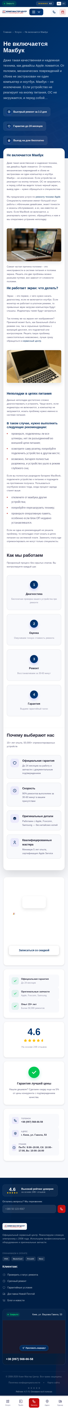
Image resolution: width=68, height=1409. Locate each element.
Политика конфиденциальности (24, 1382)
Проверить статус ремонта (22, 1274)
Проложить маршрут (36, 1348)
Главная (7, 32)
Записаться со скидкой (34, 950)
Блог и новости (15, 1300)
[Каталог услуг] (36, 12)
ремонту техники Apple (48, 196)
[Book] (62, 12)
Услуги (18, 32)
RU (59, 3)
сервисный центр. (32, 341)
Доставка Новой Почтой (21, 1293)
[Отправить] (62, 1209)
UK (63, 3)
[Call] (54, 12)
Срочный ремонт (16, 1281)
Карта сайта (54, 1382)
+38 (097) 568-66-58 (19, 1359)
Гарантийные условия (19, 1287)
